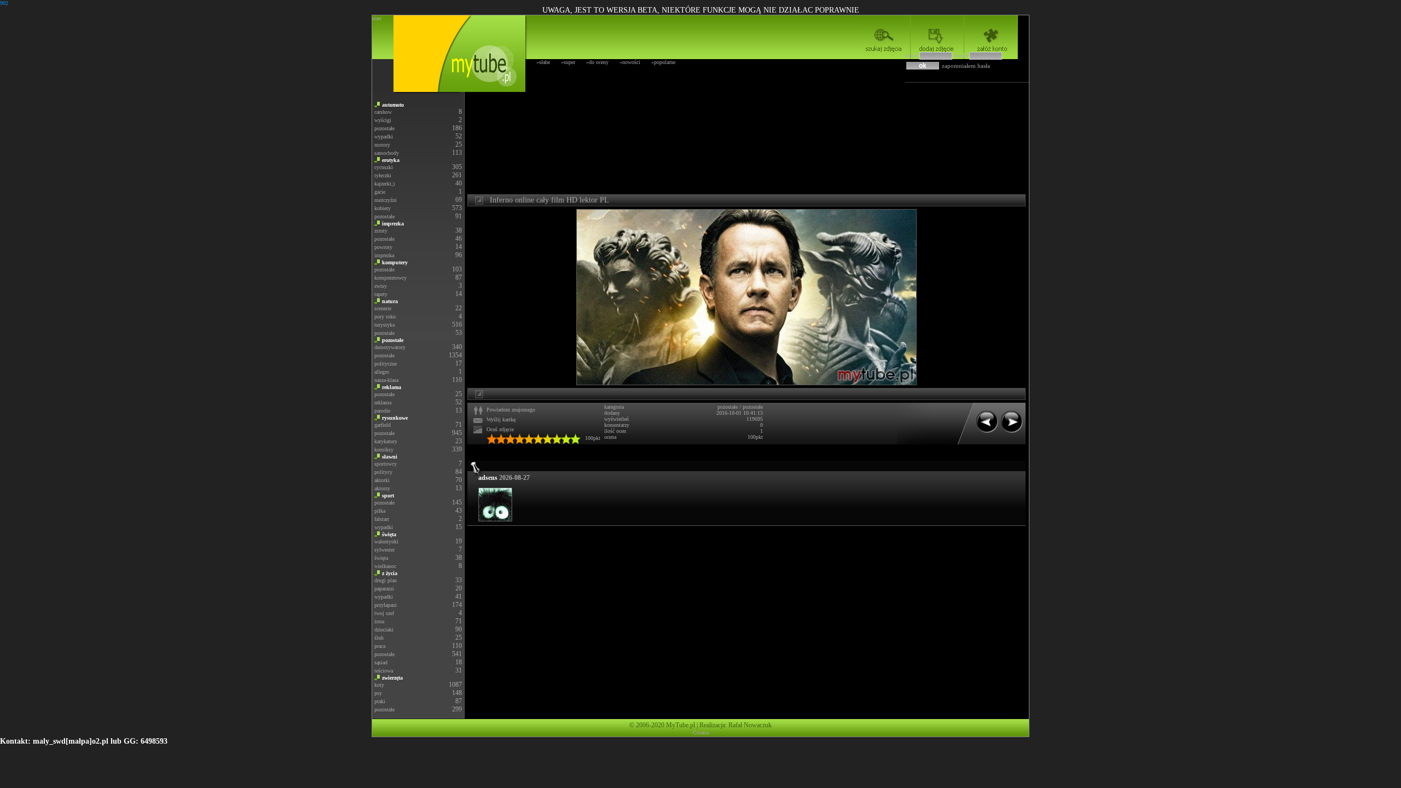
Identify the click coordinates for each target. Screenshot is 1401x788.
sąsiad (380, 662)
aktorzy (382, 488)
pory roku (385, 317)
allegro (381, 372)
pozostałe (384, 128)
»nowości (630, 62)
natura (390, 301)
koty (379, 685)
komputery (395, 262)
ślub (379, 638)
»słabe (543, 62)
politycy (383, 472)
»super (568, 62)
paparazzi (384, 589)
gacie (379, 192)
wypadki (383, 137)
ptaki (379, 701)
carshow (383, 112)
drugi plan (385, 580)
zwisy (380, 286)
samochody (386, 153)
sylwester (384, 550)
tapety (380, 294)
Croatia (701, 732)
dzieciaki (383, 630)
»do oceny (597, 62)
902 (4, 3)
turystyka (384, 325)
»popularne (663, 62)
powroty (383, 247)
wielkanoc (385, 566)
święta (389, 534)
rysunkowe (395, 418)
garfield (382, 425)
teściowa (383, 671)
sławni (389, 457)
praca (379, 646)
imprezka (393, 224)
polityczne (385, 364)
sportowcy (385, 464)
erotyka (391, 160)
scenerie (382, 308)
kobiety (382, 208)
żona (379, 621)
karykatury (385, 441)
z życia (389, 573)
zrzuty (380, 231)
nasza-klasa (386, 380)
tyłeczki (382, 175)
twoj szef (384, 613)
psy (378, 693)
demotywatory (390, 347)
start (376, 18)
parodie (382, 411)
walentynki (386, 541)
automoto (393, 105)
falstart (381, 519)
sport (388, 496)
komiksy (383, 450)
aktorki (382, 480)
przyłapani (385, 605)
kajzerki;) (384, 184)
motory (382, 145)
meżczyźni (385, 200)
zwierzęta (392, 678)
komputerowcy (390, 278)
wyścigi (382, 120)
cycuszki (383, 167)
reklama (391, 387)
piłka (379, 511)
